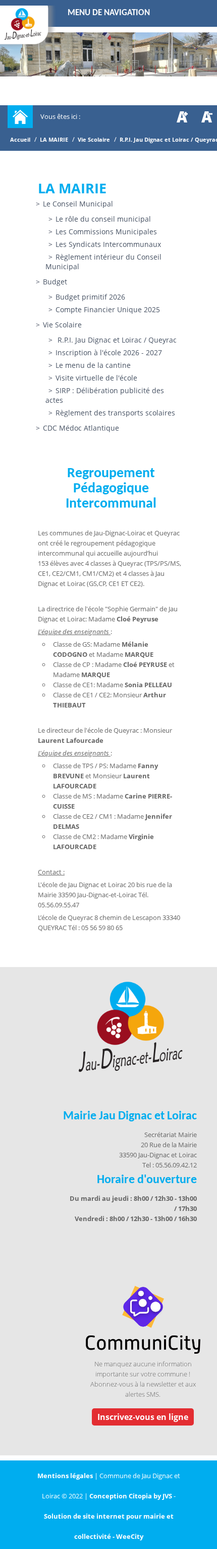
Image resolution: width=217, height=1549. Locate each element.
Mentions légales (65, 1475)
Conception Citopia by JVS (130, 1495)
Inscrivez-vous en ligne (142, 1416)
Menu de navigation (109, 13)
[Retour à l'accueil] (20, 116)
